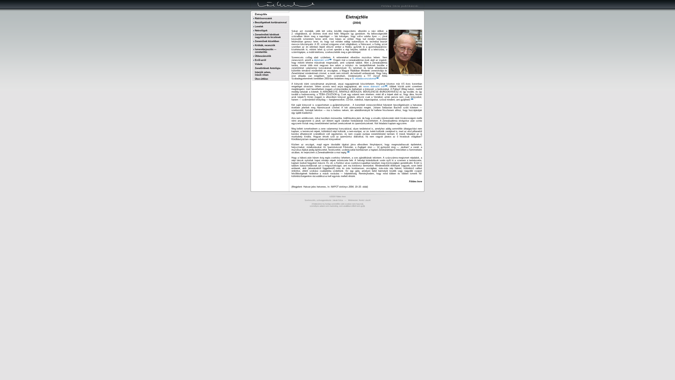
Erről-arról (260, 60)
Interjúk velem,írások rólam (263, 73)
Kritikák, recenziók (265, 45)
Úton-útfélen (261, 79)
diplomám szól (321, 60)
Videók (258, 64)
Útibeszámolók (263, 56)
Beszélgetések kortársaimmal (271, 22)
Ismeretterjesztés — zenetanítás (265, 50)
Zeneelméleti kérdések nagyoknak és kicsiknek (268, 36)
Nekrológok (261, 30)
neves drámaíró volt (374, 86)
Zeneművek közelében (267, 41)
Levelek (259, 26)
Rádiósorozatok (263, 18)
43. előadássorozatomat (364, 78)
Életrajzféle (261, 14)
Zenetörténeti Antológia (267, 68)
